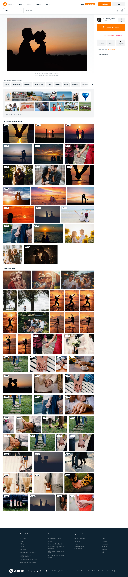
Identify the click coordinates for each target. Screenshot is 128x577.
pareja (7, 85)
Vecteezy (22, 541)
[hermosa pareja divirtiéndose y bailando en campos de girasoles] (79, 233)
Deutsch (104, 547)
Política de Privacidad (98, 571)
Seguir (121, 21)
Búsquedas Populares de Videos (56, 556)
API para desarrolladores (28, 552)
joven (66, 85)
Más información (103, 54)
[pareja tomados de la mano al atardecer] (18, 133)
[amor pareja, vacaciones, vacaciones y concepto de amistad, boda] (79, 154)
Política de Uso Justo (111, 571)
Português (105, 544)
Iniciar (119, 4)
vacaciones (16, 85)
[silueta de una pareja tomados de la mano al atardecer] (80, 175)
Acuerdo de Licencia (54, 538)
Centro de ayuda (79, 538)
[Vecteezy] (5, 4)
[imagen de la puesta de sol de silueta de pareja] (18, 214)
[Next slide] (91, 84)
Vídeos (29, 4)
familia (57, 85)
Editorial (38, 4)
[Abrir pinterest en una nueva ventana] (37, 571)
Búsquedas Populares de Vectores (56, 547)
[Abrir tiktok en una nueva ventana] (40, 571)
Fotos (20, 4)
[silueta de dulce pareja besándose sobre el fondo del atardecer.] (16, 196)
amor (49, 85)
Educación (23, 549)
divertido (75, 85)
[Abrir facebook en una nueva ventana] (28, 571)
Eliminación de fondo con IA (29, 559)
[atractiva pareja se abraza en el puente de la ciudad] (50, 175)
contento (27, 85)
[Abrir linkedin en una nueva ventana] (34, 571)
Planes (82, 4)
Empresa (22, 547)
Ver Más (85, 106)
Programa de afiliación (55, 544)
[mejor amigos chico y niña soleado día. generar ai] (46, 280)
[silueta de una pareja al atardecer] (49, 133)
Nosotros (77, 544)
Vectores (11, 4)
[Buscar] (117, 10)
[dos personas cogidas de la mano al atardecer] (79, 133)
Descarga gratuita (111, 28)
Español (104, 541)
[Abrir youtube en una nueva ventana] (46, 571)
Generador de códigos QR (28, 562)
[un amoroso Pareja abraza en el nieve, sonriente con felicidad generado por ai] (41, 254)
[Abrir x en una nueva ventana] (43, 571)
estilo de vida (38, 85)
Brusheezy (23, 538)
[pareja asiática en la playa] (77, 214)
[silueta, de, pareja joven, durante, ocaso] (80, 196)
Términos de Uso (86, 571)
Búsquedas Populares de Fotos (56, 552)
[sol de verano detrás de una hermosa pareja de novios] (18, 175)
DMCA (50, 541)
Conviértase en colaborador (79, 547)
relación (85, 85)
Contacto (77, 541)
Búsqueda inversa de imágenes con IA (26, 555)
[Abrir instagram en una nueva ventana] (31, 571)
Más (47, 4)
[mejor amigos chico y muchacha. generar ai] (17, 280)
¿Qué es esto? (111, 49)
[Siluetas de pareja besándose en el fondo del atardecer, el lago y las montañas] (17, 154)
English (104, 538)
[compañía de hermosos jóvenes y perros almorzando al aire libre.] (33, 322)
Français (104, 549)
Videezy (22, 544)
